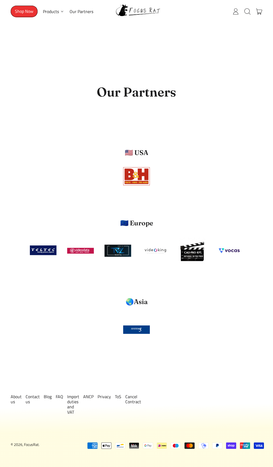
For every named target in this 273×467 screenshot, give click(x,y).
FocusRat (31, 445)
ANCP (88, 396)
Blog (48, 396)
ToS (118, 396)
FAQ (59, 396)
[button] (247, 11)
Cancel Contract (133, 399)
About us (16, 399)
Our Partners (81, 11)
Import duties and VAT (73, 404)
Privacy (104, 396)
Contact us (33, 399)
